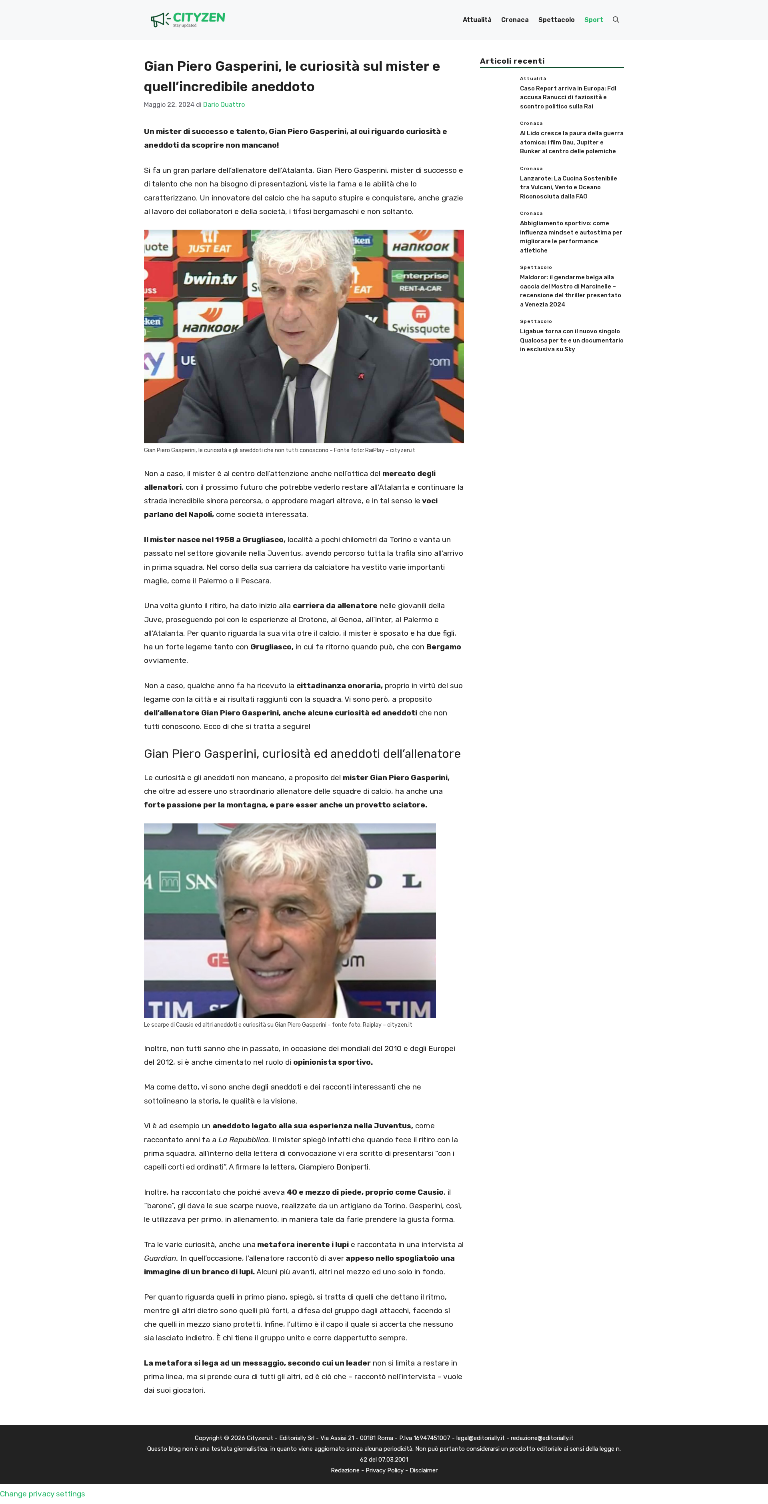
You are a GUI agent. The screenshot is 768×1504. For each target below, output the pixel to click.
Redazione (345, 1470)
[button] (616, 20)
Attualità (477, 20)
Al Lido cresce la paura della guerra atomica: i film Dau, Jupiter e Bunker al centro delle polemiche (572, 142)
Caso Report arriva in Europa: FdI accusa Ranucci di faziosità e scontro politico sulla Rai (568, 97)
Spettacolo (556, 20)
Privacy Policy (385, 1470)
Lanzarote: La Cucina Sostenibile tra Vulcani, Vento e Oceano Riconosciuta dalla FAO (568, 187)
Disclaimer (424, 1470)
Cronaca (515, 20)
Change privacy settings (42, 1493)
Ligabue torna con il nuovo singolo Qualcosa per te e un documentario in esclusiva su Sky (572, 340)
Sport (593, 20)
